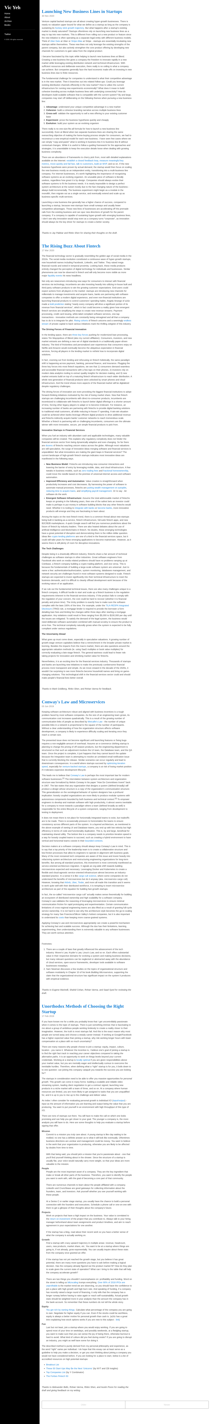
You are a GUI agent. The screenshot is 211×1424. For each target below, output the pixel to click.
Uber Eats (55, 41)
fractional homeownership (115, 470)
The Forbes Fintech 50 (57, 1376)
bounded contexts (94, 841)
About (7, 17)
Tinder (81, 882)
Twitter (7, 34)
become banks (105, 508)
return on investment (60, 1219)
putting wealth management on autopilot (106, 487)
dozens (49, 445)
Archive (8, 21)
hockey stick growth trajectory (69, 28)
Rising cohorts (81, 320)
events (59, 275)
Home (7, 13)
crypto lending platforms (63, 536)
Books (7, 25)
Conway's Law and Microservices (73, 701)
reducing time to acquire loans (60, 491)
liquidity (51, 275)
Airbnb (67, 882)
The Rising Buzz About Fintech (71, 246)
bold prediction (57, 304)
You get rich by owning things (60, 1310)
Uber (74, 882)
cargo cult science (87, 876)
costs (61, 917)
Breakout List (52, 1364)
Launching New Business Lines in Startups (82, 11)
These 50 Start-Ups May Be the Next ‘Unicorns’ (69, 1368)
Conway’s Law (77, 775)
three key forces (80, 335)
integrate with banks (84, 508)
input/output (119, 1100)
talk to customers (84, 164)
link (117, 1319)
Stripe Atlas (76, 41)
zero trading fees (90, 470)
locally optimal (83, 1060)
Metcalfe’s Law (95, 721)
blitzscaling (73, 1282)
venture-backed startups (74, 766)
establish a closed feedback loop (82, 160)
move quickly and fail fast (62, 164)
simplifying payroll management (96, 491)
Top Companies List (55, 1372)
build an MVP (100, 164)
